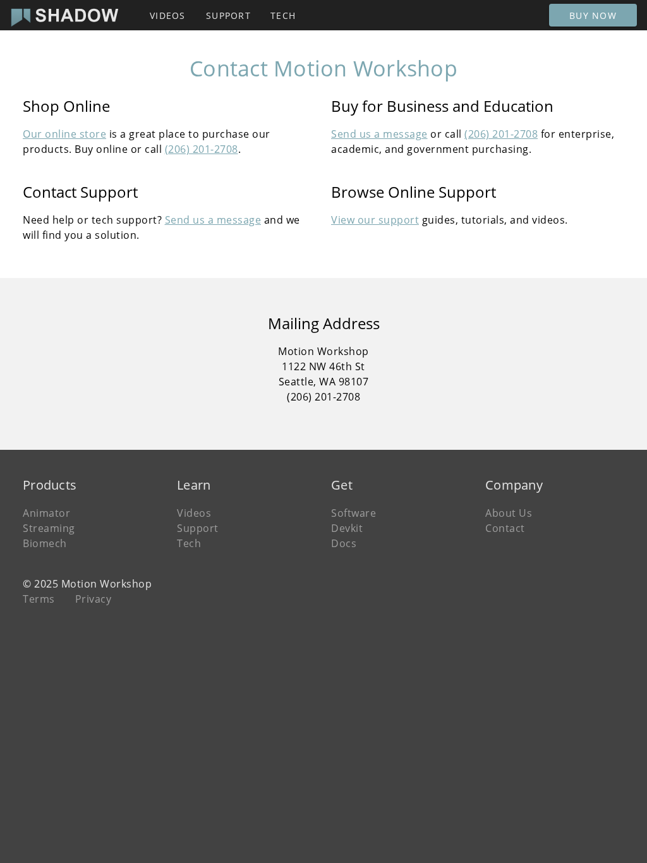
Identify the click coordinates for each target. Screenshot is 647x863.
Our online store (64, 134)
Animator (46, 513)
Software (353, 513)
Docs (343, 543)
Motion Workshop (106, 584)
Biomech (45, 543)
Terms (39, 599)
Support (198, 528)
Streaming (49, 528)
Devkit (347, 528)
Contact (505, 528)
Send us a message (379, 134)
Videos (194, 513)
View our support (375, 220)
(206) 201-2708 (201, 149)
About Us (508, 513)
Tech (189, 543)
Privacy (93, 599)
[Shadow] (64, 15)
